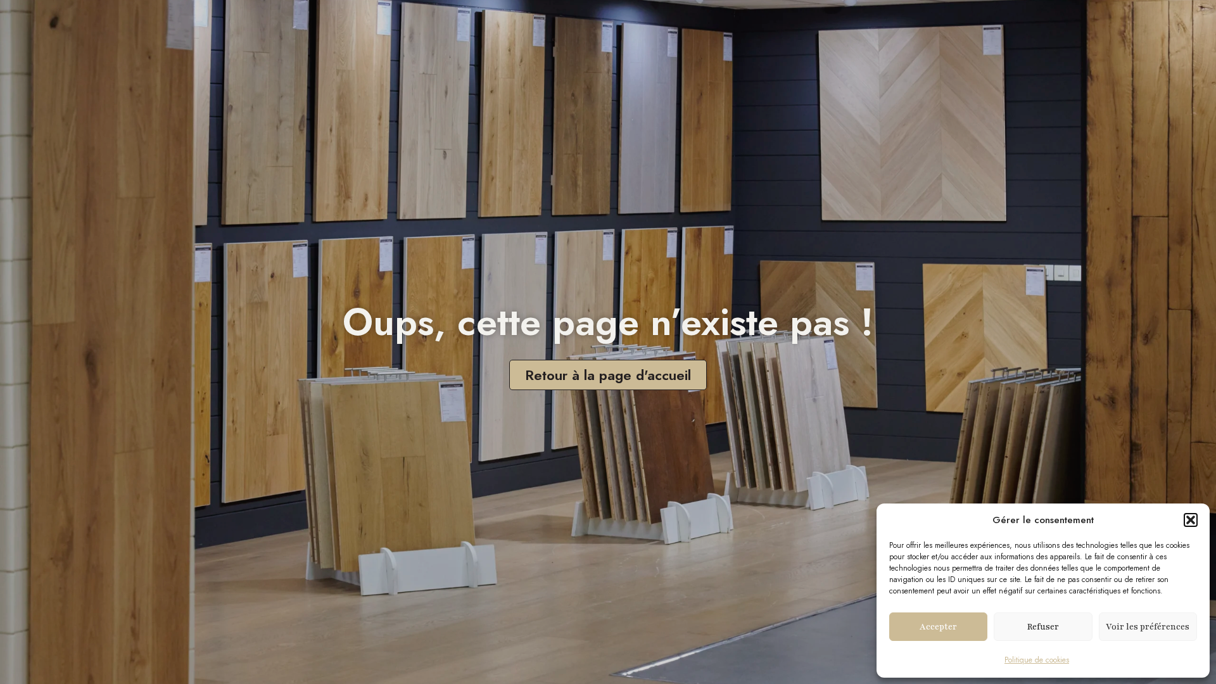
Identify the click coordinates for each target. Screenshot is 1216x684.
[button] (1190, 520)
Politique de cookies (1036, 660)
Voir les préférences (1147, 627)
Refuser (1043, 627)
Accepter (938, 627)
